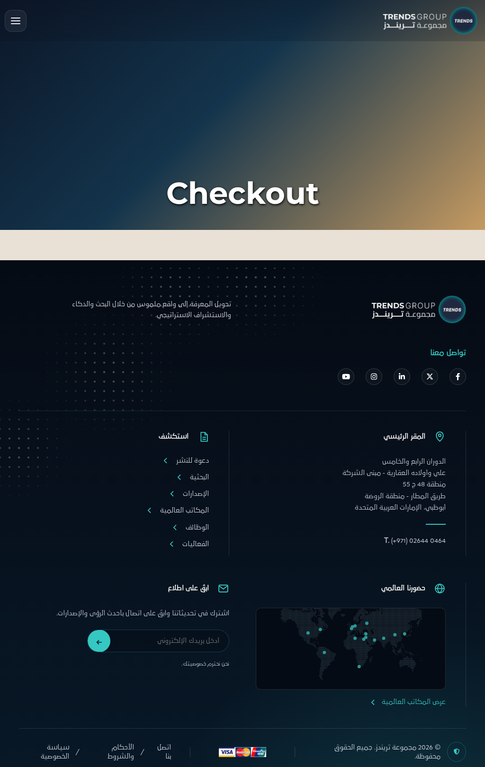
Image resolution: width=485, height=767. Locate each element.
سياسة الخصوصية (55, 751)
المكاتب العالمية (184, 510)
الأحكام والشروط (121, 751)
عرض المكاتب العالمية (414, 702)
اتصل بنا (164, 751)
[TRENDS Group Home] (430, 21)
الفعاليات (195, 544)
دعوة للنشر (192, 460)
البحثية (199, 477)
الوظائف (197, 527)
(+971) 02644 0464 (415, 541)
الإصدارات (196, 494)
